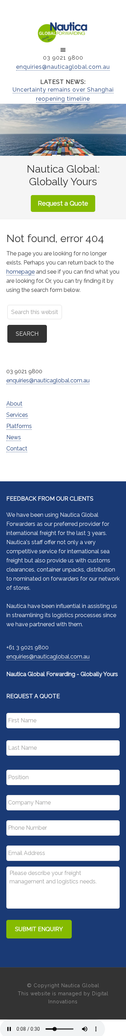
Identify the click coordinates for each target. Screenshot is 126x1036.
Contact (16, 448)
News (13, 437)
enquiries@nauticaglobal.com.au (63, 67)
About (14, 403)
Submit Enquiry (39, 929)
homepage (20, 271)
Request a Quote (63, 203)
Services (17, 415)
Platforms (19, 426)
